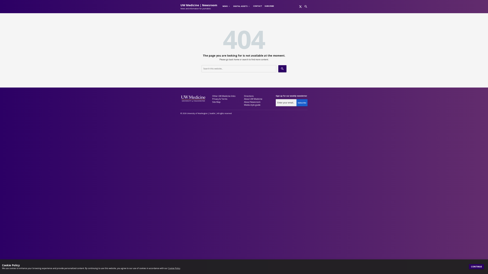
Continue (476, 266)
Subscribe (269, 6)
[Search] (306, 6)
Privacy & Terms (219, 99)
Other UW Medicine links (223, 96)
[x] (300, 6)
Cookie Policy (174, 268)
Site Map (216, 102)
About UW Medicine (253, 99)
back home (234, 59)
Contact (257, 6)
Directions (249, 96)
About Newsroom (252, 102)
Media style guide (252, 105)
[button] (226, 6)
